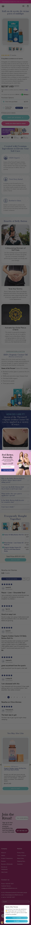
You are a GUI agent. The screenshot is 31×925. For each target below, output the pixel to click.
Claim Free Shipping (7, 470)
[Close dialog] (30, 450)
